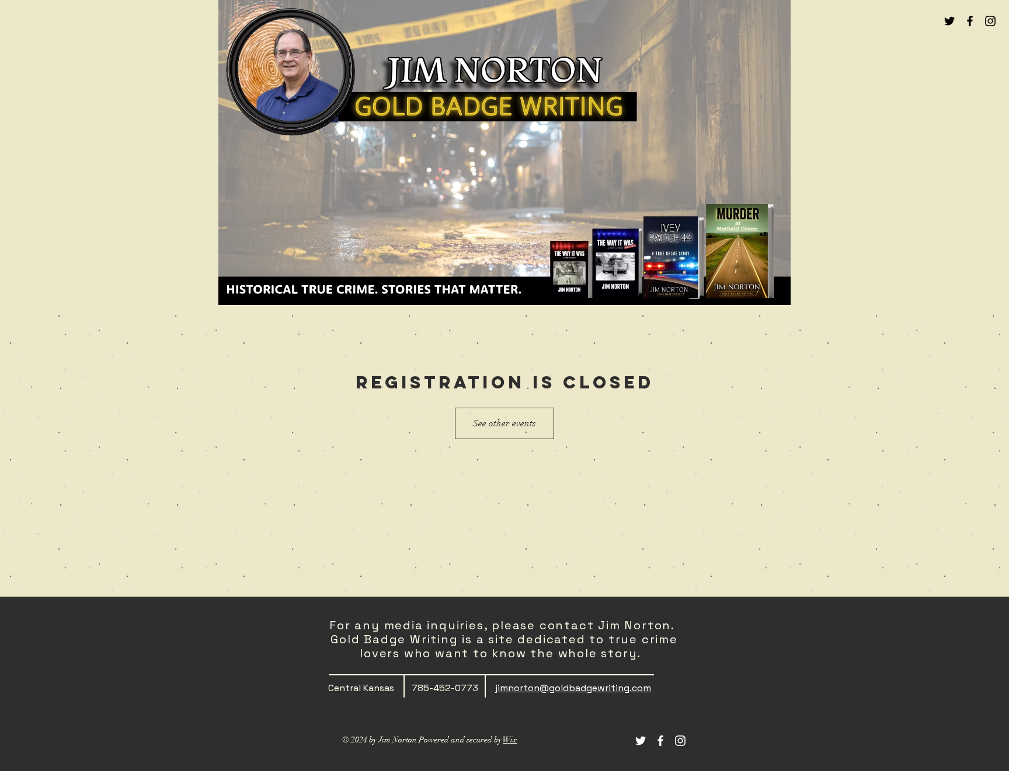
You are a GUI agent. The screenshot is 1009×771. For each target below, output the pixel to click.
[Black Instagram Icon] (990, 21)
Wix (510, 740)
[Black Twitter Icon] (949, 21)
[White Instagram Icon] (680, 741)
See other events (504, 423)
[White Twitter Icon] (641, 741)
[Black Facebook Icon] (970, 21)
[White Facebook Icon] (660, 741)
